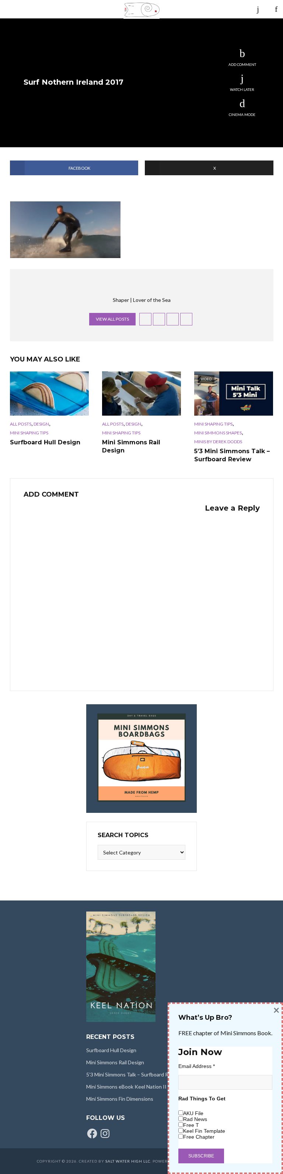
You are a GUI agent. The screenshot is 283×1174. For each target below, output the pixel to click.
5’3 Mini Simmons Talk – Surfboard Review (232, 455)
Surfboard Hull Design (45, 442)
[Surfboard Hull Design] (49, 393)
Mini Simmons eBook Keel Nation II (126, 1086)
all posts (20, 424)
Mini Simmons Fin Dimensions (119, 1099)
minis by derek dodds (218, 441)
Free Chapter (198, 1137)
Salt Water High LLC (127, 1161)
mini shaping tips (29, 433)
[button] (65, 229)
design (41, 424)
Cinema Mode (242, 114)
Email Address (196, 1066)
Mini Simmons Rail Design (131, 446)
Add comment (242, 64)
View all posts (112, 319)
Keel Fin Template (204, 1131)
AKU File (193, 1113)
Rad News (195, 1119)
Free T (191, 1125)
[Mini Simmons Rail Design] (141, 393)
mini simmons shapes (218, 433)
